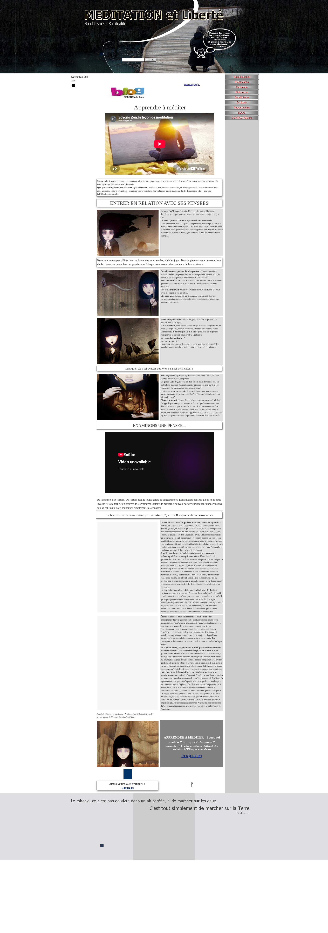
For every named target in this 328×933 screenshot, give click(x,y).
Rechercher (150, 60)
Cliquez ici (127, 787)
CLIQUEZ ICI (191, 756)
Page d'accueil (242, 76)
